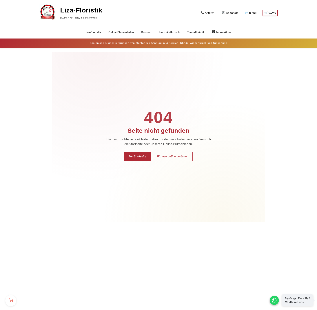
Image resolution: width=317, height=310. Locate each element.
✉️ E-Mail (250, 12)
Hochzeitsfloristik (169, 32)
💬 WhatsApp (230, 12)
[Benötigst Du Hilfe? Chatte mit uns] (274, 300)
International (224, 32)
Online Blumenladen (121, 32)
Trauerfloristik (196, 32)
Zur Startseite (137, 156)
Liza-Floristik (93, 32)
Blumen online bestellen (172, 156)
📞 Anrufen (207, 12)
